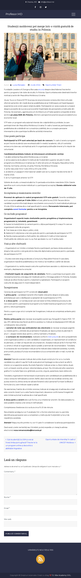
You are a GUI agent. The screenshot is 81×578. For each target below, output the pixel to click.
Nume (7, 497)
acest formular (20, 209)
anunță (41, 90)
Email (7, 508)
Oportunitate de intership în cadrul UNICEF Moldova (60, 441)
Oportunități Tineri (53, 85)
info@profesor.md (47, 2)
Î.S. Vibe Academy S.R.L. (61, 575)
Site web (7, 519)
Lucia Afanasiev (18, 85)
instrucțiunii (53, 337)
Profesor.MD (14, 14)
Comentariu (9, 472)
